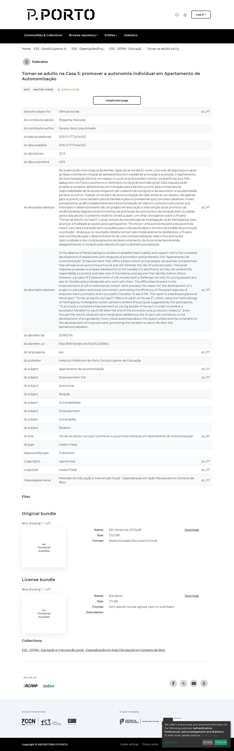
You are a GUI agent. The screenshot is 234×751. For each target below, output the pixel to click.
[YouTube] (194, 683)
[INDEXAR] (49, 686)
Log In (200, 14)
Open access (70, 89)
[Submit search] (177, 14)
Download (192, 529)
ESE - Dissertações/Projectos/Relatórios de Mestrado (89, 48)
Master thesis (43, 89)
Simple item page (117, 100)
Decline (207, 742)
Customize (170, 742)
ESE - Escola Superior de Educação (51, 48)
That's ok (220, 742)
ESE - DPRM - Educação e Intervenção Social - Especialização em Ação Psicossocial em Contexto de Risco (126, 48)
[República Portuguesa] (141, 724)
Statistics (131, 35)
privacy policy (209, 735)
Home (26, 48)
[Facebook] (173, 683)
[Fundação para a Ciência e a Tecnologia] (42, 724)
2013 (26, 89)
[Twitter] (183, 683)
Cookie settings (129, 744)
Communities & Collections (43, 35)
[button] (186, 14)
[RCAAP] (204, 683)
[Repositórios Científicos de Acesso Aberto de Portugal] (30, 686)
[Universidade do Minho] (72, 724)
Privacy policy (150, 744)
